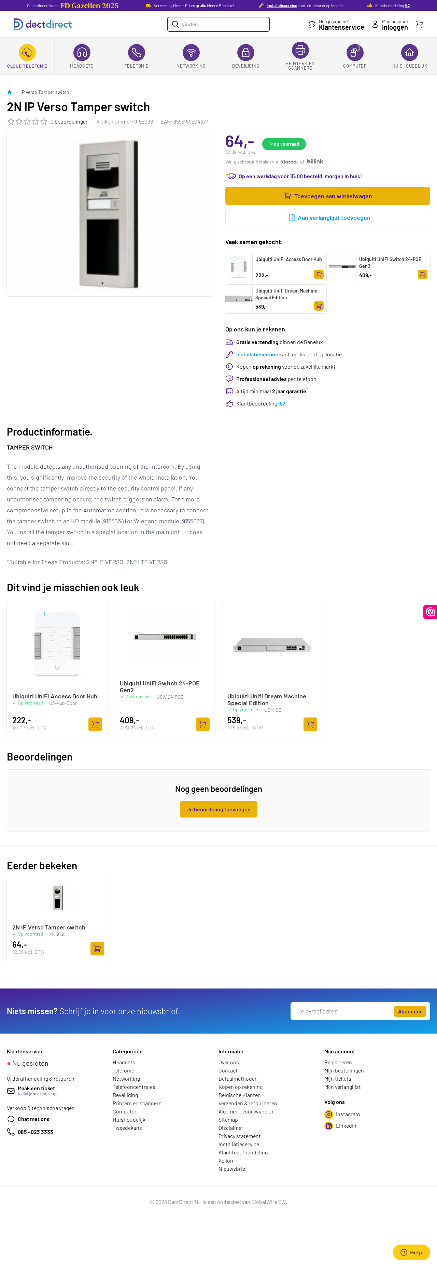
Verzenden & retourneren (247, 1103)
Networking (191, 66)
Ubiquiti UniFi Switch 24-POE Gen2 (390, 262)
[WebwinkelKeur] (430, 612)
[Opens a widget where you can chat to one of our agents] (411, 1253)
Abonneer (410, 1011)
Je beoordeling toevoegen (219, 809)
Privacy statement (239, 1136)
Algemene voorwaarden (245, 1111)
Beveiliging (245, 66)
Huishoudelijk (409, 66)
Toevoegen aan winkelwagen (333, 196)
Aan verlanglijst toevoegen (334, 217)
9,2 (407, 5)
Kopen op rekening (240, 1086)
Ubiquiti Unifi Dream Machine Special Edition (286, 294)
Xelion (225, 1160)
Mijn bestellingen (344, 1070)
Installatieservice (282, 5)
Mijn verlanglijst (342, 1086)
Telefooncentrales (134, 1086)
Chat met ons (34, 1118)
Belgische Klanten (239, 1095)
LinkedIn (346, 1125)
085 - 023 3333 (35, 1131)
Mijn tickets (337, 1078)
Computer (355, 66)
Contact (228, 1070)
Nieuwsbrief (232, 1168)
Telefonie (137, 66)
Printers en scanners (300, 66)
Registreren (338, 1062)
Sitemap (228, 1119)
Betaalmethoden (238, 1078)
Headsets (82, 66)
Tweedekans (127, 1127)
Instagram (348, 1114)
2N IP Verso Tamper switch (48, 927)
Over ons (228, 1062)
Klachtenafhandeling (243, 1152)
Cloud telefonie (27, 66)
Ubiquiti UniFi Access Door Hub (288, 259)
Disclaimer (230, 1127)
